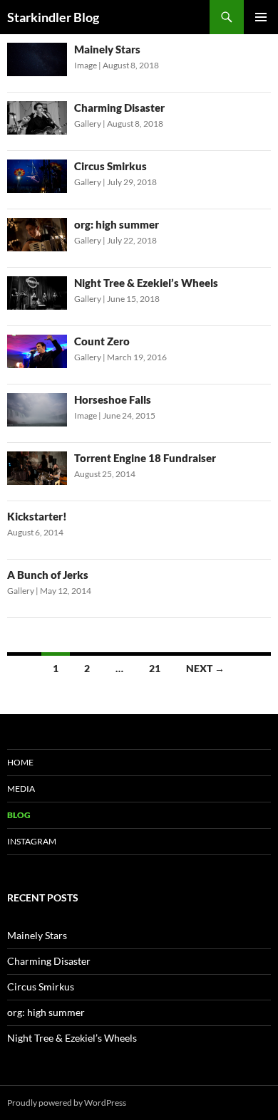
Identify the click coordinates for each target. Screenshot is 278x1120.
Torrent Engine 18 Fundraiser (145, 457)
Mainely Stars (107, 49)
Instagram (31, 841)
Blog (19, 815)
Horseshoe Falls (112, 399)
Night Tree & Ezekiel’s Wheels (146, 282)
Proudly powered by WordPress (66, 1102)
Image (85, 65)
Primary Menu (261, 17)
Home (20, 762)
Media (21, 788)
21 (154, 668)
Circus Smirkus (110, 165)
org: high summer (116, 224)
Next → (205, 668)
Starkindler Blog (53, 17)
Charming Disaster (119, 107)
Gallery (87, 123)
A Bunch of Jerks (47, 574)
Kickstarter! (37, 516)
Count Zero (102, 341)
